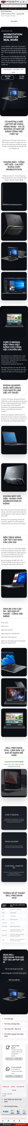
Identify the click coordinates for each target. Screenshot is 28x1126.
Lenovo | (23, 8)
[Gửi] (25, 5)
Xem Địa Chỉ (7, 1124)
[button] (23, 2)
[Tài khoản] (21, 2)
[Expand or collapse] (26, 11)
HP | (19, 8)
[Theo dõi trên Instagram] (22, 1095)
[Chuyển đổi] (2, 1019)
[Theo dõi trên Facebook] (19, 1095)
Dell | (16, 8)
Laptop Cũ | (11, 8)
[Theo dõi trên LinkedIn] (24, 1095)
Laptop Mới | (4, 8)
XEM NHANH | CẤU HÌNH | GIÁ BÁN (13, 71)
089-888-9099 (21, 1124)
